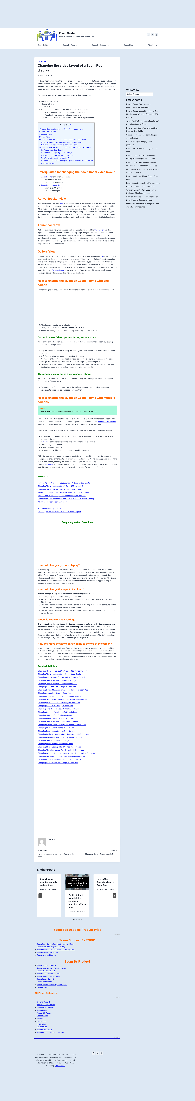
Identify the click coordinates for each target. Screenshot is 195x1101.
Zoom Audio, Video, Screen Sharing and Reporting (56, 949)
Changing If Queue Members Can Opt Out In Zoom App (60, 759)
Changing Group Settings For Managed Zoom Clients (59, 696)
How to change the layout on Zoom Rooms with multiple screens (65, 147)
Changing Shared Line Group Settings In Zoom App (59, 703)
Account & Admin (44, 1013)
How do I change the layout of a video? (58, 155)
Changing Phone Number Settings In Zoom (55, 744)
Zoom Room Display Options (49, 508)
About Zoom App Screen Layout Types (54, 502)
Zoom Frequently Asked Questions (51, 1032)
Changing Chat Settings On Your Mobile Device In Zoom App (62, 677)
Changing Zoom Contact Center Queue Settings (57, 684)
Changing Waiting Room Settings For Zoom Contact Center (62, 725)
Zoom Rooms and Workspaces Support (52, 985)
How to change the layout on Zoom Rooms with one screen (63, 140)
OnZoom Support (43, 987)
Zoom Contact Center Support (49, 976)
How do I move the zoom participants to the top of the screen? (67, 161)
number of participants (107, 422)
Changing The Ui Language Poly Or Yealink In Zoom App (61, 750)
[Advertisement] (61, 14)
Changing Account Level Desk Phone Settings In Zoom (60, 737)
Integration (41, 1024)
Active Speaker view (47, 132)
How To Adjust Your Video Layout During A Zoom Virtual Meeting (64, 483)
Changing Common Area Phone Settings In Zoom (58, 712)
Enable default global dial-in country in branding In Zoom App (77, 901)
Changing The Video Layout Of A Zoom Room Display (60, 489)
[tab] (73, 919)
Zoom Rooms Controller (50, 185)
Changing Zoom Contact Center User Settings (56, 731)
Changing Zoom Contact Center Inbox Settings (57, 680)
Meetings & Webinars (45, 1007)
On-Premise (42, 1027)
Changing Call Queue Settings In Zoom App (55, 706)
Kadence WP (60, 1066)
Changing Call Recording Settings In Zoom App (57, 687)
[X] (152, 34)
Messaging (41, 1021)
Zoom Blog (128, 45)
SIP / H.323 (41, 1018)
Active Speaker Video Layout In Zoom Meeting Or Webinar (62, 496)
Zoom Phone (42, 1010)
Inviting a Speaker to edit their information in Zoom (56, 854)
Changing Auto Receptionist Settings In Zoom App (58, 709)
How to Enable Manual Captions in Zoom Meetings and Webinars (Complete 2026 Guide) (143, 114)
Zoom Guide (43, 45)
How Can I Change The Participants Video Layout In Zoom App (63, 492)
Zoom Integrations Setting (47, 952)
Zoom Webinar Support (46, 971)
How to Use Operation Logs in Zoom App (105, 882)
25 (102, 256)
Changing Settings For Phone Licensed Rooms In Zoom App (62, 699)
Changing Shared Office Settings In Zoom (55, 715)
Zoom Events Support (45, 979)
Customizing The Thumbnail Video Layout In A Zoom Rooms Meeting (66, 499)
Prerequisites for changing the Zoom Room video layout (61, 129)
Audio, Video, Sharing (46, 1005)
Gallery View (44, 137)
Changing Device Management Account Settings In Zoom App (63, 690)
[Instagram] (156, 34)
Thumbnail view (45, 134)
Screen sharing (58, 270)
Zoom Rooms (46, 177)
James (42, 75)
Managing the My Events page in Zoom (101, 852)
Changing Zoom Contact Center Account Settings (58, 722)
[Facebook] (148, 34)
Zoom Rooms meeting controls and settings (48, 882)
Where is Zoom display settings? (55, 158)
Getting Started (43, 1002)
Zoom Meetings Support (46, 965)
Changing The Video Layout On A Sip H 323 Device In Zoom (62, 486)
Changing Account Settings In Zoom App (54, 693)
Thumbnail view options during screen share (59, 145)
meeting (46, 442)
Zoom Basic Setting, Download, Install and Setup (55, 944)
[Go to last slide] (40, 895)
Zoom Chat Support (44, 982)
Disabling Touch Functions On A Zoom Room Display (59, 512)
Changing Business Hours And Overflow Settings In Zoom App (63, 734)
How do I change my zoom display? (56, 153)
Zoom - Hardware (44, 1029)
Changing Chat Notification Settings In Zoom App (58, 763)
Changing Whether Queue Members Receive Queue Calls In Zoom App (66, 753)
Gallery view (99, 230)
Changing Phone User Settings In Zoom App (56, 728)
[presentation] (77, 882)
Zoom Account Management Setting (51, 947)
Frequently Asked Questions (53, 150)
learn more (49, 464)
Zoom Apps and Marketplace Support (51, 968)
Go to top (117, 934)
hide (70, 125)
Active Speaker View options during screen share (61, 142)
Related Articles (48, 163)
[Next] (114, 895)
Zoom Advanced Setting (46, 955)
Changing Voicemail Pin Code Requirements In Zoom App (61, 756)
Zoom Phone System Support (48, 974)
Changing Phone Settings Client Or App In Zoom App (59, 747)
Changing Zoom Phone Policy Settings (53, 740)
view (61, 203)
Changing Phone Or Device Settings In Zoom (56, 718)
